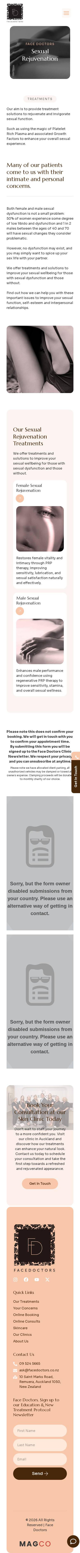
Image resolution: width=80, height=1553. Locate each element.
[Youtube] (36, 1279)
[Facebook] (26, 1279)
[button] (66, 13)
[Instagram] (15, 1279)
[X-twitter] (47, 1279)
